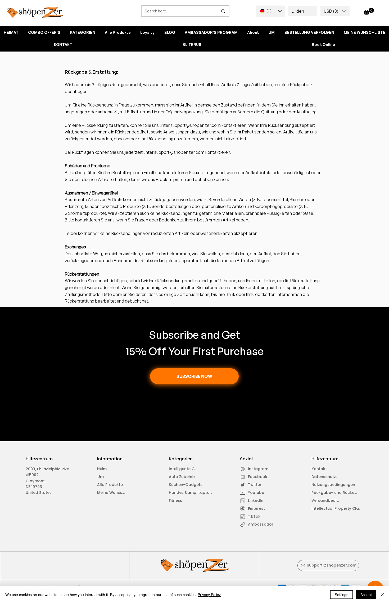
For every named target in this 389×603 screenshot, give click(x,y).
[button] (335, 11)
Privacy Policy (209, 594)
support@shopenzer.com (195, 125)
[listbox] (335, 11)
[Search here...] (223, 11)
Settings (341, 594)
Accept (366, 594)
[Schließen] (382, 594)
